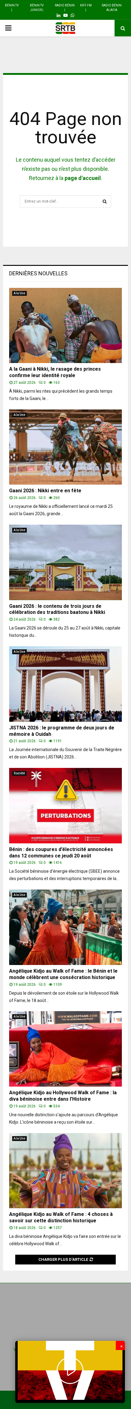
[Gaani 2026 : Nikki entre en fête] (65, 447)
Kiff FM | (86, 8)
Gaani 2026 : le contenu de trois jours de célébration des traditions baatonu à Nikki (57, 609)
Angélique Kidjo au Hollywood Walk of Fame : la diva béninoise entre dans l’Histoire (63, 1096)
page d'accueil (83, 178)
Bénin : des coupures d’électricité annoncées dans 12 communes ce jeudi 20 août (61, 852)
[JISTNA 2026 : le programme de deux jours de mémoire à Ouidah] (65, 684)
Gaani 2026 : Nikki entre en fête (45, 491)
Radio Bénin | (65, 8)
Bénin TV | (12, 8)
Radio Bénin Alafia (112, 8)
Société (19, 773)
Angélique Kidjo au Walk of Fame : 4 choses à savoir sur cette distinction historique (61, 1217)
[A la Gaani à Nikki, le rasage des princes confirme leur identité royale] (65, 325)
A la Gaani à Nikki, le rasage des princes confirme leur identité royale (55, 372)
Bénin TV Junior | (37, 8)
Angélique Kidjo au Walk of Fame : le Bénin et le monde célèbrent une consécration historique (63, 974)
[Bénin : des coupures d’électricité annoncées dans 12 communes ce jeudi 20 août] (65, 805)
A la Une (19, 293)
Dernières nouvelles (38, 273)
